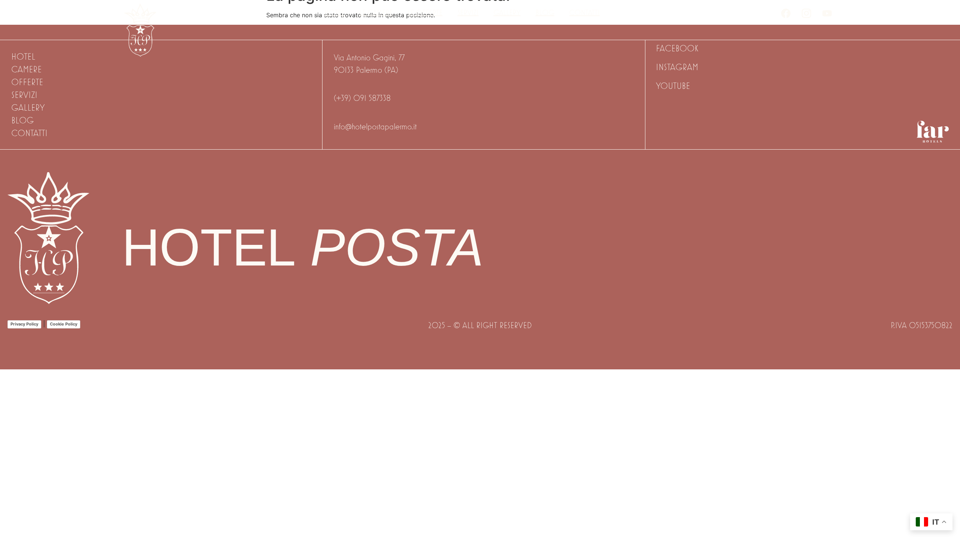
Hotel (334, 12)
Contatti (584, 12)
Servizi (468, 12)
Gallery (507, 12)
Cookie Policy (63, 324)
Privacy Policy (24, 324)
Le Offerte (425, 12)
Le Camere (376, 12)
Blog (545, 12)
